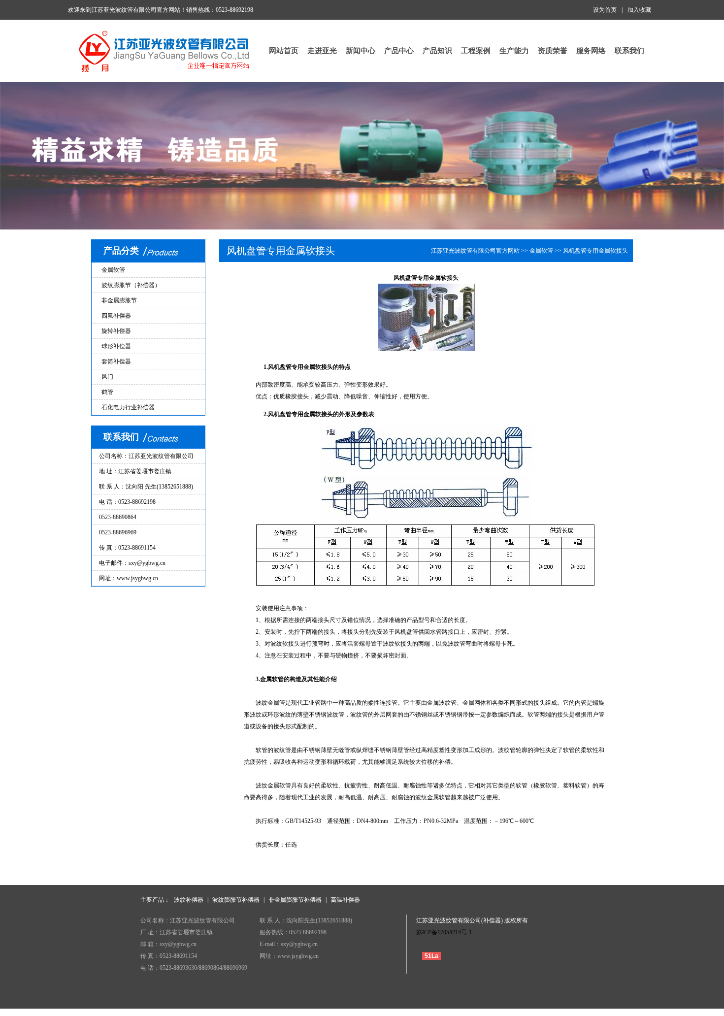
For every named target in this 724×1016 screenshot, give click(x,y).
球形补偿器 (116, 346)
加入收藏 (639, 9)
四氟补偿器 (116, 315)
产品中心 (399, 51)
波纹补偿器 (188, 899)
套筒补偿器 (116, 361)
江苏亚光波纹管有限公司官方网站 (475, 250)
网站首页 (283, 51)
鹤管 (107, 392)
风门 (107, 376)
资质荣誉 (552, 51)
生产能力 (514, 51)
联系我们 (629, 51)
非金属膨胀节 (119, 300)
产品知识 (437, 51)
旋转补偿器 (116, 331)
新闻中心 (360, 51)
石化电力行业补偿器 (128, 407)
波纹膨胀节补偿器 (236, 899)
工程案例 (476, 51)
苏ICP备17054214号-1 (444, 932)
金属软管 (113, 269)
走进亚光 (322, 51)
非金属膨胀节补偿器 (295, 899)
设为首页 (605, 9)
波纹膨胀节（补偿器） (131, 285)
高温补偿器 (345, 899)
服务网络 (591, 51)
